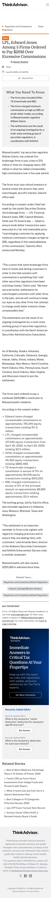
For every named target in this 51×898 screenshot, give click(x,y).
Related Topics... (24, 577)
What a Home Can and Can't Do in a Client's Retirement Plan (24, 792)
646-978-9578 (10, 864)
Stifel (8, 452)
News (5, 38)
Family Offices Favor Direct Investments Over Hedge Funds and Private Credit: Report (23, 782)
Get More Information (25, 695)
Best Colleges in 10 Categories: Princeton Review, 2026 (21, 801)
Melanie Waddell (20, 62)
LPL (8, 434)
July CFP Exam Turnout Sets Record (26, 808)
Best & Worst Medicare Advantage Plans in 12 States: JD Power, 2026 (24, 772)
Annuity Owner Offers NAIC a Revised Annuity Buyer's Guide (21, 814)
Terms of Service (19, 891)
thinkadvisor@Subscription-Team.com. (29, 871)
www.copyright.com (20, 614)
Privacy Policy (33, 891)
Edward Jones (13, 416)
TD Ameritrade (14, 467)
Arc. (24, 888)
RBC (8, 482)
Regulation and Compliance (18, 26)
